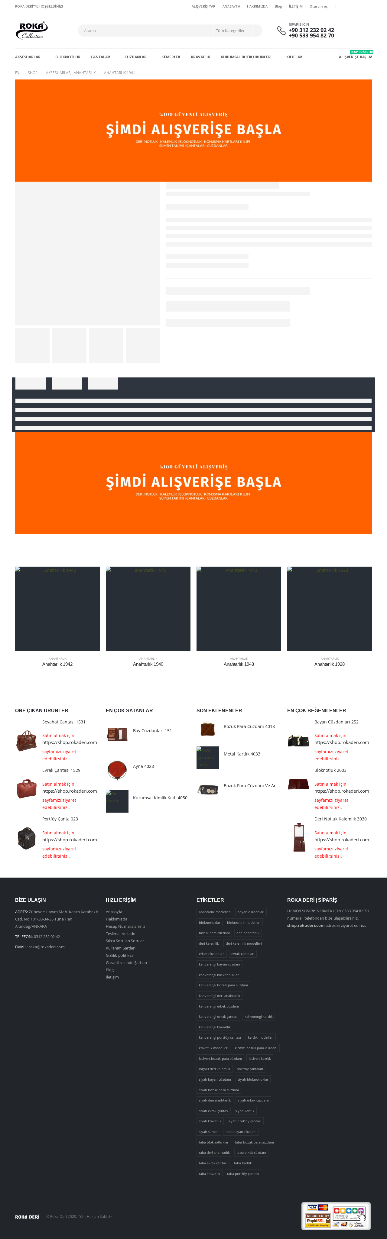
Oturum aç (318, 6)
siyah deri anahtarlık (215, 1100)
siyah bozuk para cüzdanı (219, 1090)
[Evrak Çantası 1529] (26, 789)
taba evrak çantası (213, 1163)
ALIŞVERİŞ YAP (204, 6)
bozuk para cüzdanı (214, 932)
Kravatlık (200, 57)
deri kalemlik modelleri (244, 943)
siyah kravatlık (210, 1121)
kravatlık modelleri (213, 1048)
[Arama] (257, 30)
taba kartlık (243, 1163)
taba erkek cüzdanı (251, 1152)
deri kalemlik (209, 943)
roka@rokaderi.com (46, 946)
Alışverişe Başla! (355, 55)
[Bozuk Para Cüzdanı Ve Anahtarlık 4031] (208, 789)
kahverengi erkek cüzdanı (219, 1006)
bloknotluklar (209, 922)
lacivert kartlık (260, 1058)
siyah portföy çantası (244, 1121)
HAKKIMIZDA (257, 6)
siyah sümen (209, 1131)
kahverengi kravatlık (215, 1027)
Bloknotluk (67, 57)
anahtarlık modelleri (215, 912)
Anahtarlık (58, 658)
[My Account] (351, 31)
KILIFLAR (294, 57)
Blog (278, 6)
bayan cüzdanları (250, 912)
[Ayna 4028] (117, 770)
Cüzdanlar (136, 57)
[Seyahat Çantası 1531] (26, 740)
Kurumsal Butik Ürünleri (246, 57)
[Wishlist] (366, 31)
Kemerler (170, 57)
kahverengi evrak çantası (218, 1016)
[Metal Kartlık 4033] (208, 757)
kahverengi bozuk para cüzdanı (223, 985)
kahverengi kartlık (259, 1016)
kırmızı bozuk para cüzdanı (256, 1048)
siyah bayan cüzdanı (215, 1079)
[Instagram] (368, 6)
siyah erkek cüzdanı (253, 1100)
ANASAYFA (231, 6)
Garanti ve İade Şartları (126, 962)
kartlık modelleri (261, 1037)
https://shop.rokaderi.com (69, 742)
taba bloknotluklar (213, 1142)
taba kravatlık (209, 1173)
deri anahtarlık (247, 932)
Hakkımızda (116, 919)
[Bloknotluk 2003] (298, 789)
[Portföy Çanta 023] (26, 838)
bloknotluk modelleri (243, 922)
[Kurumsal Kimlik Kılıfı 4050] (117, 801)
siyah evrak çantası (214, 1110)
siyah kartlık (244, 1110)
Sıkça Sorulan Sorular (125, 940)
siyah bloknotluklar (253, 1079)
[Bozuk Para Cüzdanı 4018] (208, 730)
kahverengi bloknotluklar (219, 974)
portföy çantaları (250, 1068)
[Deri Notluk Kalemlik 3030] (298, 837)
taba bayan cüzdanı (241, 1131)
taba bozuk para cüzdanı (254, 1142)
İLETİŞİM (296, 6)
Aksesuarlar (28, 57)
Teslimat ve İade (120, 933)
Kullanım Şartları (120, 948)
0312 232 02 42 (47, 936)
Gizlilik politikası (120, 955)
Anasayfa (114, 911)
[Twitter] (358, 6)
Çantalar (100, 57)
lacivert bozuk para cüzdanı (220, 1058)
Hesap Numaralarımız (125, 926)
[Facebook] (349, 6)
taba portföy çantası (243, 1173)
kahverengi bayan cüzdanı (219, 964)
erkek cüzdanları (212, 953)
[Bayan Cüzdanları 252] (298, 740)
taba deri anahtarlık (214, 1152)
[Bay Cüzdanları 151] (117, 734)
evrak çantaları (242, 953)
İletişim (112, 977)
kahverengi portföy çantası (220, 1037)
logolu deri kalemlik (214, 1068)
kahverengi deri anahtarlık (219, 995)
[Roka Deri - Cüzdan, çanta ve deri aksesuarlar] (32, 30)
